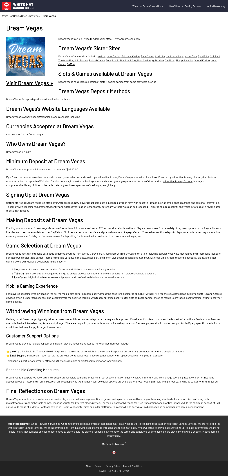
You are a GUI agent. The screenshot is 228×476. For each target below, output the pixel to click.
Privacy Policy (113, 466)
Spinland (215, 56)
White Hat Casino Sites (14, 15)
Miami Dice (191, 56)
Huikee (101, 56)
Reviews (33, 15)
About (89, 466)
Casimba (160, 56)
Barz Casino (147, 56)
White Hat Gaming (216, 6)
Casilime (169, 60)
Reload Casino (97, 60)
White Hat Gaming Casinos (177, 181)
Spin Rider (203, 56)
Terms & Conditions (132, 466)
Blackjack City (128, 60)
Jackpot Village (174, 56)
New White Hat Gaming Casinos (185, 6)
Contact (99, 466)
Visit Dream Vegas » (29, 83)
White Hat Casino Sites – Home (147, 6)
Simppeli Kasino (184, 60)
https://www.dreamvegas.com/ (124, 38)
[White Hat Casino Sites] (18, 6)
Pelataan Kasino (130, 56)
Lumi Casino (113, 56)
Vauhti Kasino (202, 60)
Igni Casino (158, 60)
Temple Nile (112, 60)
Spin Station (81, 60)
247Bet (71, 64)
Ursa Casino (144, 60)
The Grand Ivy (65, 60)
